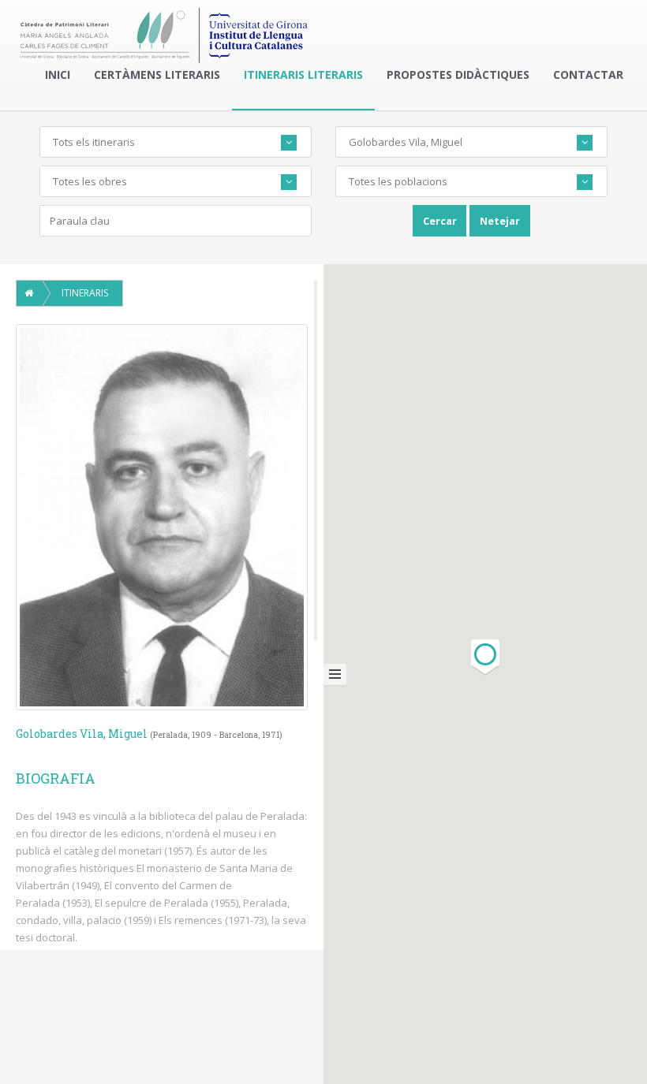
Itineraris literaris (303, 74)
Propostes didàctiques (458, 74)
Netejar (500, 221)
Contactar (588, 74)
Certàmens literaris (157, 74)
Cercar (440, 221)
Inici (57, 74)
